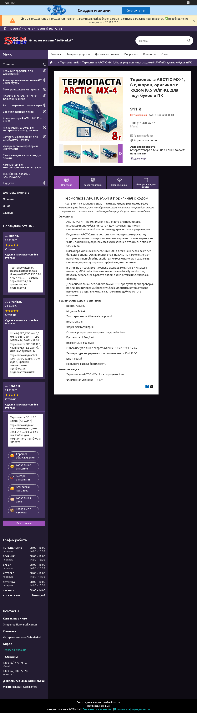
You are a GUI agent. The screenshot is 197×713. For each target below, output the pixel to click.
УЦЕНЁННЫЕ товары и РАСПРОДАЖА (16, 175)
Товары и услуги (77, 54)
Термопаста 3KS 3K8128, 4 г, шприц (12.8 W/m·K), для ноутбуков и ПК (25, 347)
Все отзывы (24, 523)
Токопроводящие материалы (21, 89)
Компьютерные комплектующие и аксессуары (22, 166)
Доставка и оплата (107, 54)
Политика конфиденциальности (132, 709)
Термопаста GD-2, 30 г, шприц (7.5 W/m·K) (24, 419)
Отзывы (8, 199)
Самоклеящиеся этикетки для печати (22, 157)
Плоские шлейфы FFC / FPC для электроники (20, 97)
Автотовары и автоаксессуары (22, 105)
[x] (151, 386)
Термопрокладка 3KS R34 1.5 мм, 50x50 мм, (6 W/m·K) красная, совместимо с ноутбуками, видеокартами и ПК (25, 364)
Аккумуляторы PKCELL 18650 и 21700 (22, 120)
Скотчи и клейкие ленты (18, 111)
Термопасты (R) (69, 62)
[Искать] (188, 40)
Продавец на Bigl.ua (98, 706)
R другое (8, 183)
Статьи (8, 212)
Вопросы (130, 54)
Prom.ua (115, 702)
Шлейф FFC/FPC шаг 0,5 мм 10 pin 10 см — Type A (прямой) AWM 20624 (24, 336)
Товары (8, 64)
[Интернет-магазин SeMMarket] (15, 40)
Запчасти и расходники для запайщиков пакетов (20, 138)
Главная (56, 54)
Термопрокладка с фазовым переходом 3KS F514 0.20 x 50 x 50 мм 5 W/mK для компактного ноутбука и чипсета (25, 434)
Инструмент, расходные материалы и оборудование (20, 129)
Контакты (149, 54)
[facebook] (147, 386)
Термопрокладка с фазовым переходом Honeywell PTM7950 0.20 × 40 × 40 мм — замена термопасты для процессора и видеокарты (25, 277)
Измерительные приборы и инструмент (20, 147)
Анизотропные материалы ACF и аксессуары (22, 81)
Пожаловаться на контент (98, 709)
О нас (164, 54)
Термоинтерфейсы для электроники (18, 72)
